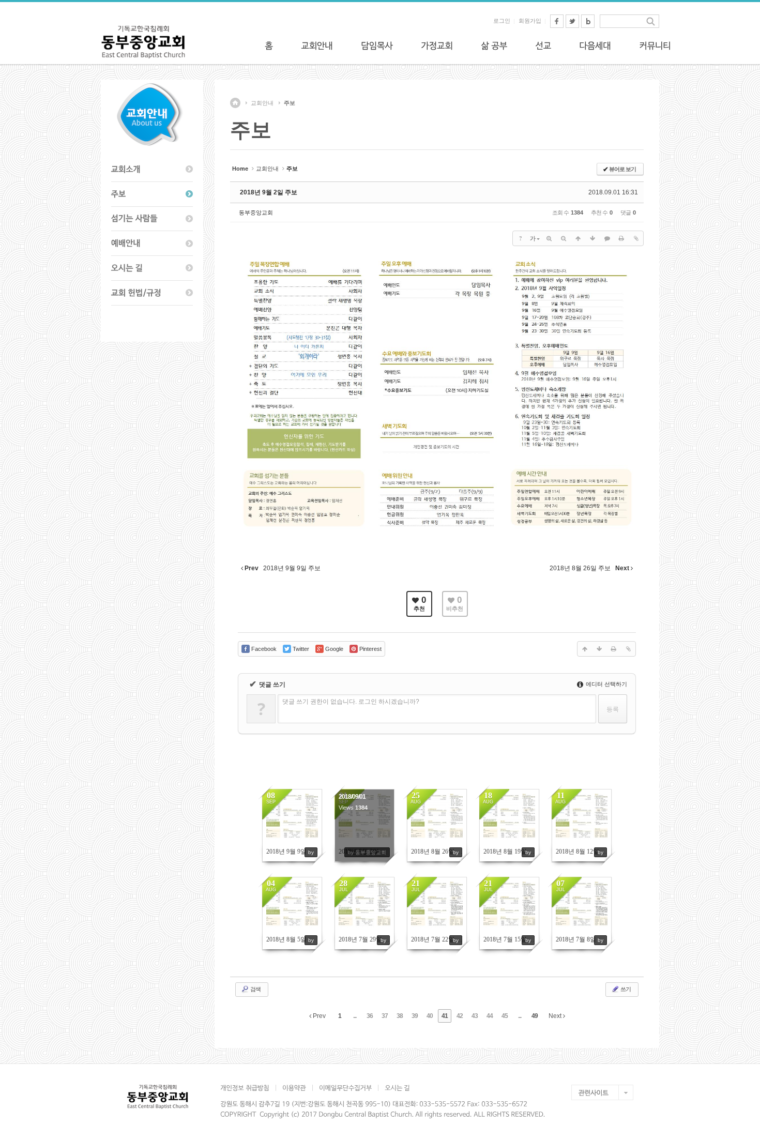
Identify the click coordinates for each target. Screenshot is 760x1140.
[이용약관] (294, 1088)
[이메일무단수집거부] (345, 1088)
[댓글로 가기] (607, 238)
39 (415, 1016)
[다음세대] (595, 45)
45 (504, 1016)
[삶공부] (494, 45)
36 (370, 1016)
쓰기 (625, 989)
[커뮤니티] (655, 45)
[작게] (563, 238)
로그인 (501, 21)
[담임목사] (377, 45)
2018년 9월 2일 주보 (268, 192)
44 (490, 1016)
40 (430, 1016)
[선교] (543, 45)
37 (385, 1016)
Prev (318, 1016)
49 (534, 1016)
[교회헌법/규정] (152, 293)
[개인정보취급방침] (248, 1088)
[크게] (549, 238)
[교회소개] (152, 169)
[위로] (578, 238)
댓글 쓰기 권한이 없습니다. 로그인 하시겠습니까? (350, 701)
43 (475, 1016)
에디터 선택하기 (605, 684)
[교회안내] (317, 45)
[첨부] (636, 238)
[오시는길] (152, 268)
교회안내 (262, 103)
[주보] (152, 194)
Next (556, 1016)
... (354, 1016)
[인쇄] (621, 238)
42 (460, 1016)
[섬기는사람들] (152, 219)
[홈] (269, 45)
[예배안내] (152, 243)
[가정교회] (437, 45)
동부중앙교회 (256, 212)
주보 (289, 103)
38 (400, 1016)
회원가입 (530, 21)
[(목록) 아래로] (592, 238)
